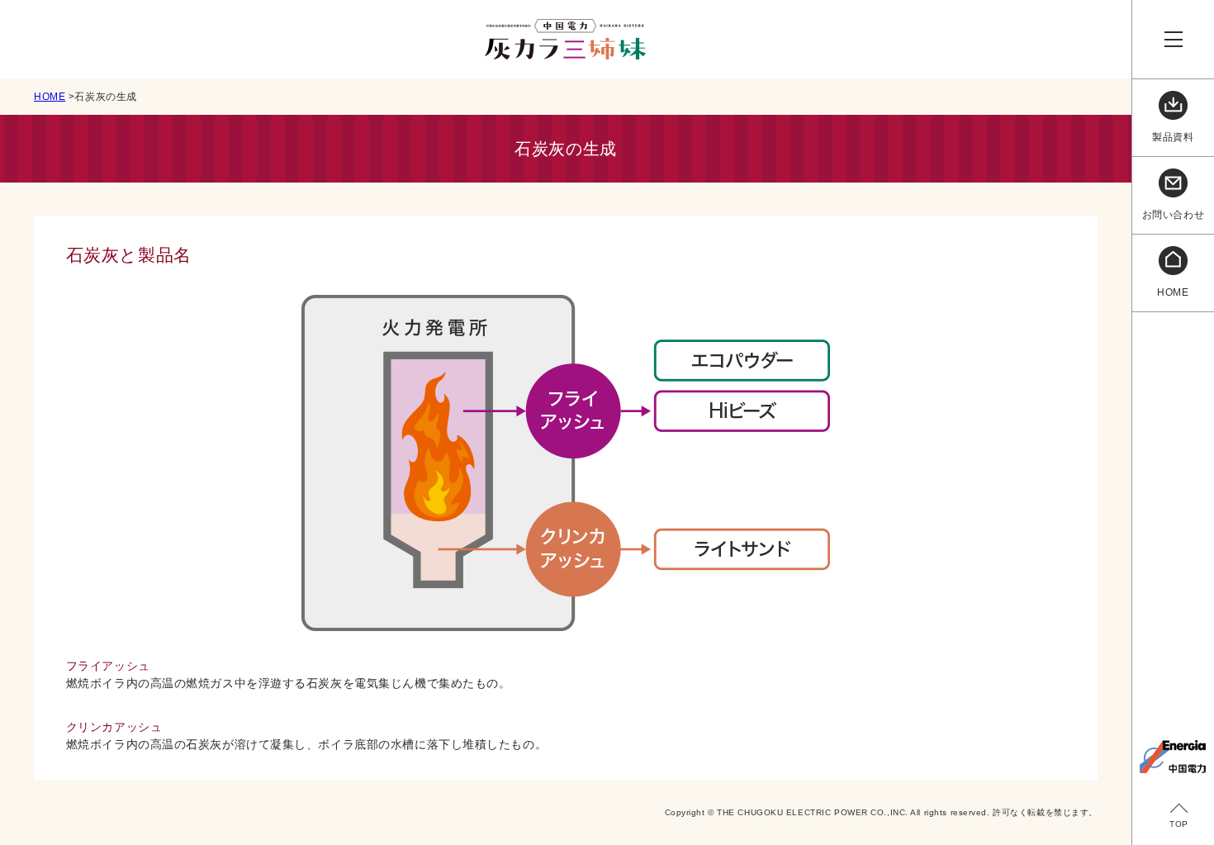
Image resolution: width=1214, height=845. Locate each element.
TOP (1178, 823)
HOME (49, 96)
